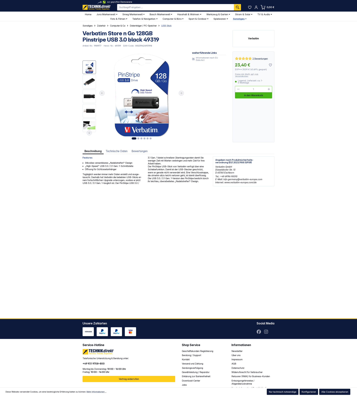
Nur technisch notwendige (282, 391)
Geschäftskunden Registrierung (197, 351)
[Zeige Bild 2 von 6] (138, 138)
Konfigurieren (309, 391)
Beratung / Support (191, 355)
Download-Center (191, 380)
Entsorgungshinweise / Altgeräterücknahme (242, 382)
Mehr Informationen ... (96, 392)
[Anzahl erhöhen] (269, 89)
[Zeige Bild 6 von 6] (151, 138)
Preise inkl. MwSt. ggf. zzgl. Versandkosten (246, 75)
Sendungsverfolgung (192, 368)
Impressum (237, 359)
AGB (233, 363)
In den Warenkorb (253, 95)
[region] (134, 96)
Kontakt (186, 359)
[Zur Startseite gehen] (96, 7)
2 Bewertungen (260, 58)
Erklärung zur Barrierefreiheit (196, 376)
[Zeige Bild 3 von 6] (141, 138)
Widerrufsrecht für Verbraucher (247, 372)
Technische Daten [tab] (116, 151)
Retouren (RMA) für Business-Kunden (250, 376)
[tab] (93, 151)
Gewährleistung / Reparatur (195, 372)
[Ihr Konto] (256, 7)
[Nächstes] (181, 93)
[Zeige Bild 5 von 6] (148, 138)
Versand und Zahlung (192, 363)
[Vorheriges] (102, 93)
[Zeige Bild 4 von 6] (144, 138)
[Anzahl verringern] (238, 89)
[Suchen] (237, 7)
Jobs (184, 384)
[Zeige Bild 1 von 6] (134, 138)
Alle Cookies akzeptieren (334, 391)
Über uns (236, 355)
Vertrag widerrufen (129, 379)
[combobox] (175, 7)
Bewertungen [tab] (140, 151)
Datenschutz (237, 368)
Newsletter (237, 351)
